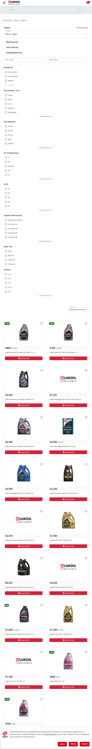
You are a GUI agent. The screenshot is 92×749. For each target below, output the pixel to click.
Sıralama (72, 307)
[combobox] (44, 34)
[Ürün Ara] (78, 10)
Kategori (8, 31)
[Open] (85, 34)
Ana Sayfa (7, 20)
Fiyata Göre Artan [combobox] (77, 309)
